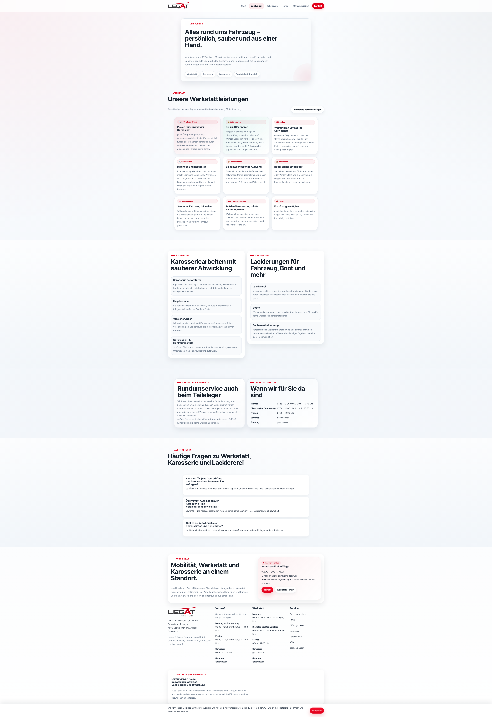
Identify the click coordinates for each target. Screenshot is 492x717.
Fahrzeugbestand (298, 614)
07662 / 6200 (277, 572)
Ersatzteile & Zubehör (269, 696)
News (285, 6)
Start (243, 6)
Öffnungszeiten (301, 6)
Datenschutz (296, 636)
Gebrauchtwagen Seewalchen (267, 687)
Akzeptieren (317, 710)
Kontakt (318, 6)
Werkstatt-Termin (285, 590)
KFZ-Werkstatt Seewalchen (272, 676)
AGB (292, 642)
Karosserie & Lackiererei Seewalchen (303, 677)
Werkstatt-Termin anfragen (307, 109)
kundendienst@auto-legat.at (283, 575)
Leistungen (256, 6)
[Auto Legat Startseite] (178, 6)
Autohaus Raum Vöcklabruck (299, 687)
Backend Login (297, 648)
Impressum (295, 631)
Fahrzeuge (272, 6)
